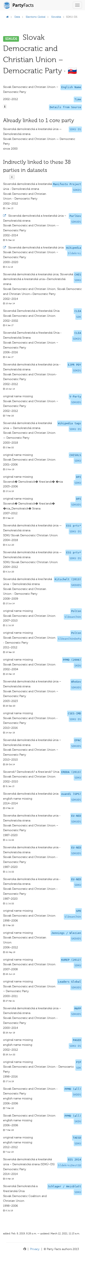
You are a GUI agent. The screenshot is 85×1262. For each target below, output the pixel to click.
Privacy (35, 1249)
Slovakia (56, 16)
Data (17, 16)
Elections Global (35, 16)
